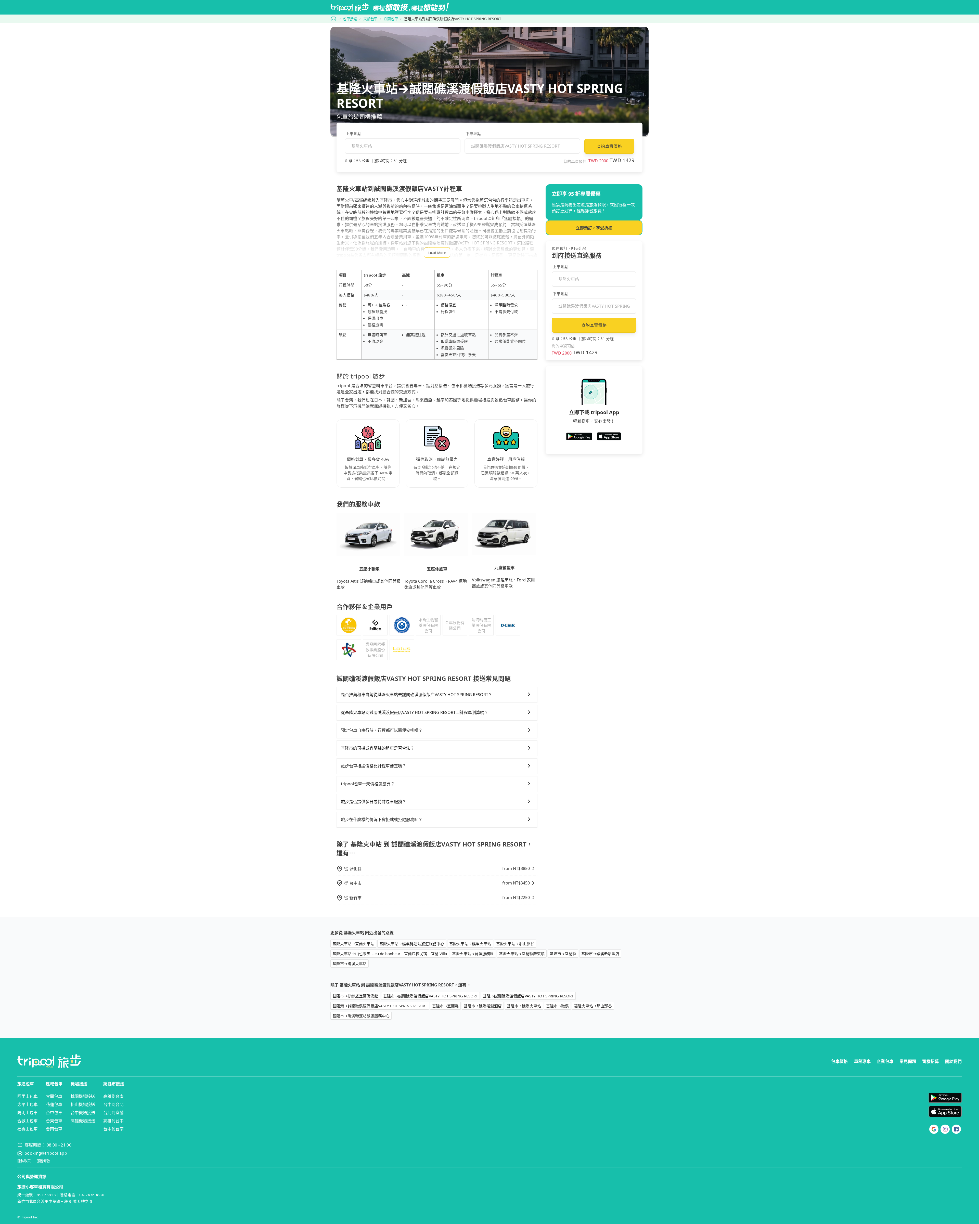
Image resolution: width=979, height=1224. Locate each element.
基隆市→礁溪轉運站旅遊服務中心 (361, 1015)
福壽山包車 (27, 1129)
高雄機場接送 (83, 1121)
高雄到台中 (113, 1121)
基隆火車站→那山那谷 (515, 943)
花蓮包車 (54, 1104)
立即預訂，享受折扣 (594, 228)
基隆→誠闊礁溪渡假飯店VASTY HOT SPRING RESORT (528, 995)
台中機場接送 (83, 1112)
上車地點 (353, 133)
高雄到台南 (113, 1096)
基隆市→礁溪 (557, 1005)
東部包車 (370, 18)
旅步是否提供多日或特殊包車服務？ (373, 801)
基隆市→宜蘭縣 (563, 953)
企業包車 (885, 1061)
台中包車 (54, 1112)
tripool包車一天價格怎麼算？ (368, 784)
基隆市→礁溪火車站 (349, 963)
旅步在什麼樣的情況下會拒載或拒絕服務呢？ (381, 819)
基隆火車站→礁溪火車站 (470, 943)
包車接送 (350, 18)
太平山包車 (27, 1104)
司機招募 (930, 1061)
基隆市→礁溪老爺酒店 (600, 953)
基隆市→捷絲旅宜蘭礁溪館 (355, 995)
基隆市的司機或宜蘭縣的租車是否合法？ (377, 748)
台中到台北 (113, 1104)
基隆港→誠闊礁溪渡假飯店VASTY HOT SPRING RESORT (379, 1005)
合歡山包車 (27, 1121)
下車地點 (473, 133)
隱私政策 (24, 1161)
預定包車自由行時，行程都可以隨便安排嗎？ (381, 730)
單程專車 (862, 1061)
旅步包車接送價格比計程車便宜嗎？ (373, 766)
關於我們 (953, 1061)
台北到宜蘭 (113, 1112)
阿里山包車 (27, 1096)
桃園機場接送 (83, 1096)
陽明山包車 (27, 1112)
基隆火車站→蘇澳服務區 (473, 953)
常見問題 (907, 1061)
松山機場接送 (83, 1104)
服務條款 (43, 1161)
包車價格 (839, 1061)
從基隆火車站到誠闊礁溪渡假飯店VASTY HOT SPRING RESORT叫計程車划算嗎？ (414, 712)
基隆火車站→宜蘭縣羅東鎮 (522, 953)
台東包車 (54, 1121)
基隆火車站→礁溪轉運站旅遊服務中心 (411, 943)
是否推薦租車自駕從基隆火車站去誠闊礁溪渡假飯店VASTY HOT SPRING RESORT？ (416, 694)
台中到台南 (113, 1129)
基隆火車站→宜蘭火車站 (353, 943)
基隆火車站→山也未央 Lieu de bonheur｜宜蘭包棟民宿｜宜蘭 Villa (389, 953)
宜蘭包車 (391, 18)
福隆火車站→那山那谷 (593, 1005)
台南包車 (54, 1129)
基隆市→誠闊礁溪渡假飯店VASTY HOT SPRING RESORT (430, 995)
